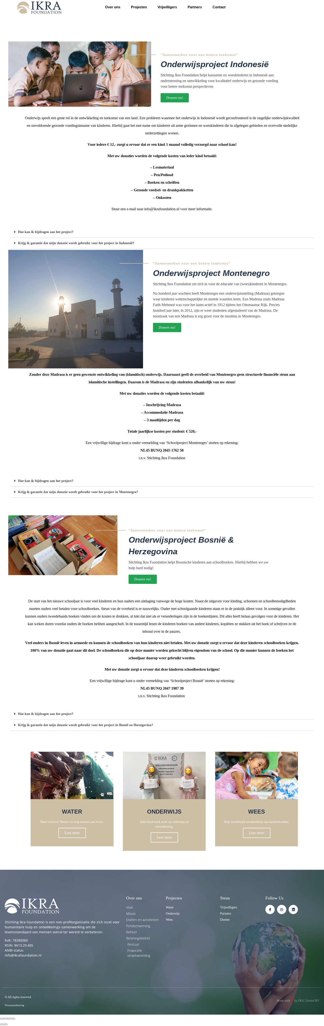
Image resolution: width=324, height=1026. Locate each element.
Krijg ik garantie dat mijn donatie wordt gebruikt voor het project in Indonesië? (76, 243)
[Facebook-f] (270, 909)
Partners (195, 7)
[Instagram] (281, 909)
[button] (162, 232)
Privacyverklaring (14, 1005)
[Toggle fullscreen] (9, 1018)
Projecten (139, 7)
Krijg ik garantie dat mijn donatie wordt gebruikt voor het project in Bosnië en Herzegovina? (85, 725)
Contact (219, 7)
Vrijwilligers (167, 7)
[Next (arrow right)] (6, 1024)
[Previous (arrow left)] (2, 1024)
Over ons (112, 7)
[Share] (6, 1018)
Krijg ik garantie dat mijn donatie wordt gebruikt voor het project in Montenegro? (78, 492)
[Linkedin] (293, 909)
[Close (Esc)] (2, 1018)
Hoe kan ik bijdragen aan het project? (45, 232)
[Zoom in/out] (13, 1018)
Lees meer (72, 833)
